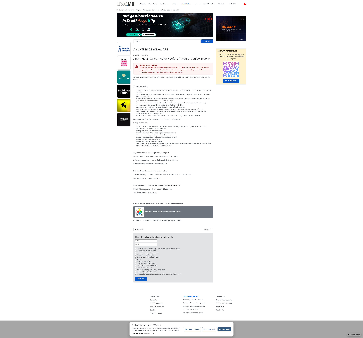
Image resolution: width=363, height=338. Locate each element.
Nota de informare (137, 333)
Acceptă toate (224, 329)
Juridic (139, 259)
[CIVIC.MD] (125, 4)
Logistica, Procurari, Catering (147, 263)
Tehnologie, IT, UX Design (145, 255)
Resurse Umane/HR (144, 261)
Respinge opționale (192, 329)
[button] (152, 4)
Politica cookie (149, 333)
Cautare (207, 41)
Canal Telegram (231, 81)
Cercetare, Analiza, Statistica (147, 266)
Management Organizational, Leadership (151, 270)
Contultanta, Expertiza (144, 268)
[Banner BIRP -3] (165, 25)
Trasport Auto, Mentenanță (146, 272)
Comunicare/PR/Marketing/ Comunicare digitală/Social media (158, 249)
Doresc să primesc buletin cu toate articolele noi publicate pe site (159, 274)
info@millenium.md (174, 185)
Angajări (136, 55)
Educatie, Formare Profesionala (148, 253)
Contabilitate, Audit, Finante (146, 251)
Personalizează (209, 329)
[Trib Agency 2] (231, 29)
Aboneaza (141, 279)
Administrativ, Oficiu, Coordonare (148, 257)
